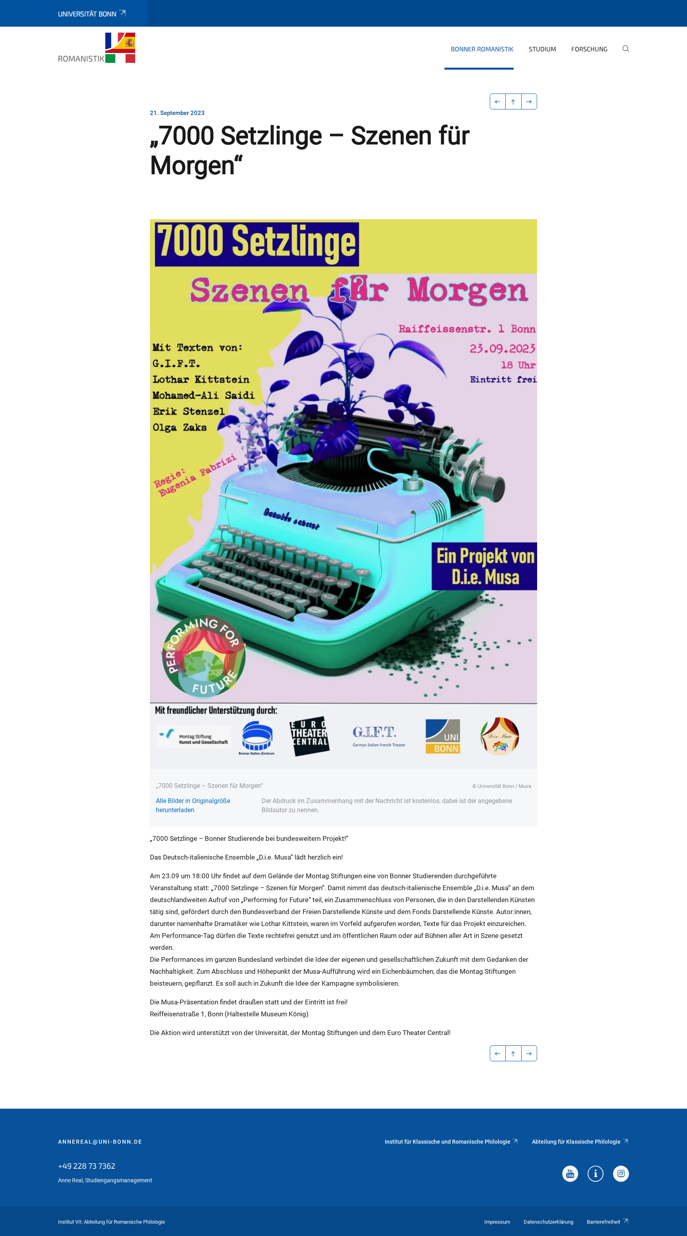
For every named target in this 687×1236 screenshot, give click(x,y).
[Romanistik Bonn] (96, 48)
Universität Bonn (87, 14)
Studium (542, 49)
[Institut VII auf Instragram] (621, 1174)
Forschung (589, 49)
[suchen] (622, 54)
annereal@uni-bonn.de (100, 1142)
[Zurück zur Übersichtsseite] (513, 101)
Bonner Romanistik (482, 49)
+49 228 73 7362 (86, 1165)
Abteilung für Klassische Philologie (576, 1142)
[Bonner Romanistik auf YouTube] (570, 1174)
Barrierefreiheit (603, 1222)
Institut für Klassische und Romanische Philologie (447, 1142)
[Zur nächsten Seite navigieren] (529, 101)
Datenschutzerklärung (548, 1222)
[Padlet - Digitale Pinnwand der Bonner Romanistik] (596, 1174)
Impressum (497, 1222)
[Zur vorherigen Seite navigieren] (498, 101)
